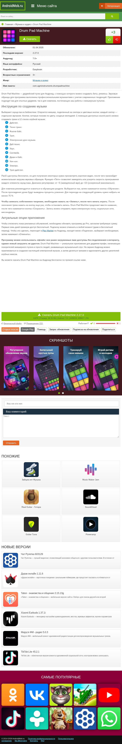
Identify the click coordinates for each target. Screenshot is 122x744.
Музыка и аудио (23, 24)
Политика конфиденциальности (41, 739)
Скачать (31, 39)
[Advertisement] (31, 284)
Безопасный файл (13, 323)
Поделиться (108, 329)
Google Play (28, 329)
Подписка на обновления (86, 329)
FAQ (42, 741)
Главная (9, 24)
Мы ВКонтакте (21, 741)
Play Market (48, 230)
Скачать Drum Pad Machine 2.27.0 (61, 316)
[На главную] (12, 5)
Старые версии (10, 329)
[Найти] (112, 16)
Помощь (41, 329)
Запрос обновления (59, 329)
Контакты (34, 741)
